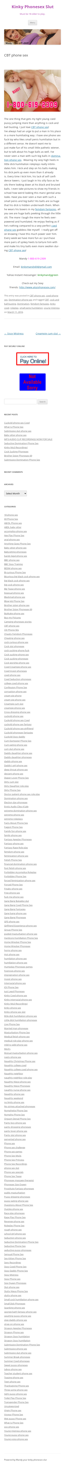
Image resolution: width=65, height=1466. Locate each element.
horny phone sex (13, 950)
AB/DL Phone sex (13, 523)
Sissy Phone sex (12, 1278)
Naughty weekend (13, 1098)
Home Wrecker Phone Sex (17, 942)
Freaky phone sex (13, 888)
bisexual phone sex (14, 592)
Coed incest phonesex (15, 670)
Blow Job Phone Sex (14, 601)
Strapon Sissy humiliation (17, 1340)
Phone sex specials (13, 1172)
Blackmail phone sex (14, 597)
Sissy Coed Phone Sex (15, 1266)
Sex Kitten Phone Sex (15, 1258)
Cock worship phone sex (16, 662)
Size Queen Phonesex (15, 1283)
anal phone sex (12, 539)
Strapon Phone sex (14, 1332)
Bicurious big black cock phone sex (22, 576)
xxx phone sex (11, 1426)
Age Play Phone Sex (14, 535)
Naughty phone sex (14, 1094)
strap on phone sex (14, 1324)
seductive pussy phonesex (17, 1250)
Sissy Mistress (14, 333)
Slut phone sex (11, 1287)
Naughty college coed (15, 1065)
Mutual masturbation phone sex (21, 1053)
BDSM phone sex (13, 568)
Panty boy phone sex (15, 1122)
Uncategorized (11, 1406)
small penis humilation (31, 307)
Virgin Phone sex (12, 1410)
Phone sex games (13, 1151)
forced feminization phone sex (19, 880)
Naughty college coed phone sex (21, 1069)
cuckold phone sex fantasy (18, 724)
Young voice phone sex (16, 1439)
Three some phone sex (16, 1389)
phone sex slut (11, 1168)
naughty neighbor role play (18, 1077)
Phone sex (9, 1143)
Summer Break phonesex (17, 1357)
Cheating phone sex (14, 638)
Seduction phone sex (15, 1237)
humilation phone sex (15, 958)
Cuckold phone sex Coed (17, 422)
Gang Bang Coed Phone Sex (18, 905)
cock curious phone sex (16, 642)
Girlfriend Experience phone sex (20, 925)
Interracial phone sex (15, 983)
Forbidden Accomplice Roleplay (20, 872)
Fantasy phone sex (14, 843)
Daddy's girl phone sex (15, 765)
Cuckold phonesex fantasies (18, 732)
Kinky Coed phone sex (15, 995)
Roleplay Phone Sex (14, 1225)
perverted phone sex (15, 1139)
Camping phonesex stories (18, 621)
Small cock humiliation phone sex (21, 1299)
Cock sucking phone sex (16, 654)
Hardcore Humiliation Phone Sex (21, 938)
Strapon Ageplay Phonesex (18, 1328)
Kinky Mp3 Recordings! (16, 447)
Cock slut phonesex (14, 646)
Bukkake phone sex (14, 613)
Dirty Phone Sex (12, 790)
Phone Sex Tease (12, 1176)
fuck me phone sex (14, 896)
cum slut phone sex (14, 749)
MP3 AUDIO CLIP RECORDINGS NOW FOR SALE (28, 439)
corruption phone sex (15, 691)
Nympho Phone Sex (14, 1114)
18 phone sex (11, 514)
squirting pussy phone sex (17, 1315)
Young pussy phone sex (16, 1435)
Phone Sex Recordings (15, 1163)
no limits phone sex (14, 1102)
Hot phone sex (11, 954)
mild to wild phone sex (15, 1044)
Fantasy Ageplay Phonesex (18, 839)
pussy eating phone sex (16, 1200)
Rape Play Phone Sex (15, 1217)
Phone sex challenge (14, 1147)
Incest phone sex (13, 979)
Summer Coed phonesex (17, 1361)
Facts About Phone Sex (16, 822)
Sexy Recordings (12, 1262)
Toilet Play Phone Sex (15, 1398)
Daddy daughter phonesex (18, 757)
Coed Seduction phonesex (17, 679)
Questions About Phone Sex (18, 1205)
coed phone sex (12, 675)
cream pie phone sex (14, 699)
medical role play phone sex (18, 1040)
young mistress (52, 307)
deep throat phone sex (16, 769)
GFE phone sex (11, 921)
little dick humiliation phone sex (20, 1016)
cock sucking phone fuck (16, 650)
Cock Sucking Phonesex (16, 451)
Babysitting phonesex (15, 551)
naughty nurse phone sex (17, 1089)
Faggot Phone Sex (13, 827)
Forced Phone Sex (13, 884)
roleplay (14, 307)
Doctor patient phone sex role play (22, 794)
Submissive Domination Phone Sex (22, 459)
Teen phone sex (12, 1381)
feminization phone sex (16, 855)
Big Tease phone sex (14, 588)
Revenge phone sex (14, 1221)
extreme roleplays (13, 818)
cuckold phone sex (13, 716)
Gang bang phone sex (15, 913)
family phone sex (13, 835)
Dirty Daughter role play (16, 786)
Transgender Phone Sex (16, 1402)
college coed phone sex (16, 683)
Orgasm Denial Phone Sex (17, 1118)
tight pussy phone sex (15, 1393)
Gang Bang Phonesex (15, 917)
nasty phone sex (12, 1057)
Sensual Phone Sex (14, 1254)
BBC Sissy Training (13, 564)
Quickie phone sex (13, 1209)
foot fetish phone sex (15, 868)
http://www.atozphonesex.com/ (37, 287)
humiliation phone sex (15, 962)
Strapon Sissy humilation (17, 1336)
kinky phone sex (12, 1007)
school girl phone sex (15, 1233)
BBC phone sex (12, 560)
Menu (32, 22)
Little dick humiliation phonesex (20, 1020)
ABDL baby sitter (12, 527)
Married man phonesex (16, 1028)
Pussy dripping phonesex (17, 1196)
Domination (23, 303)
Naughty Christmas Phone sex (19, 1061)
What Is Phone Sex (13, 426)
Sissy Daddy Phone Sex (16, 1270)
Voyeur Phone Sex (13, 1414)
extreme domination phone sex (20, 810)
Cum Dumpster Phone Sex (17, 740)
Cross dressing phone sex (17, 712)
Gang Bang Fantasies (14, 909)
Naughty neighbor (13, 1073)
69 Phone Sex (11, 519)
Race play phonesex (14, 1213)
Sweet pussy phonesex (16, 1365)
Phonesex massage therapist (19, 1180)
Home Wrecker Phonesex (17, 946)
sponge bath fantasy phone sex (20, 1311)
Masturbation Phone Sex (17, 1032)
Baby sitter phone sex (15, 435)
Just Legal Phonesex (14, 991)
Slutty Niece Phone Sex (16, 1291)
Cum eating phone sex (15, 744)
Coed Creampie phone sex (17, 666)
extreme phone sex (14, 814)
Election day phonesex (15, 802)
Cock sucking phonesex (16, 658)
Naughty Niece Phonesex (17, 1085)
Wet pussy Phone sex (15, 1418)
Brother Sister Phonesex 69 (18, 455)
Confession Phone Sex (15, 687)
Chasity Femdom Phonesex (18, 634)
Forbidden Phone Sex (15, 876)
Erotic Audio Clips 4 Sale (16, 806)
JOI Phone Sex (11, 987)
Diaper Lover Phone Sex (16, 777)
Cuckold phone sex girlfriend (18, 728)
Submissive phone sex (15, 1348)
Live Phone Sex (12, 1024)
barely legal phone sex (15, 555)
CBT (47, 299)
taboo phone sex (13, 1369)
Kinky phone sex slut (14, 1011)
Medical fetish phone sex (17, 1036)
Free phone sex (12, 892)
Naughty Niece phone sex (17, 1081)
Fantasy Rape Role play (16, 847)
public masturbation (14, 1192)
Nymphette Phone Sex (16, 1110)
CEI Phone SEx (11, 629)
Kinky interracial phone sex (18, 999)
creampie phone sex (14, 707)
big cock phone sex (14, 584)
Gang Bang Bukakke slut (16, 901)
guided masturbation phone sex (20, 933)
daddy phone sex (13, 761)
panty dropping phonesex (17, 1126)
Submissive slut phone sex (17, 431)
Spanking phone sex (14, 1307)
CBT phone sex (39, 127)
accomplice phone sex (15, 531)
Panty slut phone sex (15, 1135)
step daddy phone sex (15, 1320)
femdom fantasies (45, 209)
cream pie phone (12, 695)
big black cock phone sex (17, 580)
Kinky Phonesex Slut (33, 6)
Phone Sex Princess (14, 1159)
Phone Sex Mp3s (12, 1155)
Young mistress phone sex (17, 1430)
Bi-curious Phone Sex (15, 572)
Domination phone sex (20, 299)
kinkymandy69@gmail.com (36, 266)
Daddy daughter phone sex (18, 753)
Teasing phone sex (13, 1377)
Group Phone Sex (13, 929)
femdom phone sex (14, 851)
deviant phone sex (13, 773)
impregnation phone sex (16, 974)
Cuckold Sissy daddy (14, 736)
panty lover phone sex (15, 1131)
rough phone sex (13, 1229)
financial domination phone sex (20, 864)
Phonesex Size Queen (15, 1184)
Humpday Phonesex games (18, 966)
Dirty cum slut (11, 781)
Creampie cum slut (48, 333)
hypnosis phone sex (14, 970)
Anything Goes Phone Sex (17, 543)
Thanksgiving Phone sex (16, 1385)
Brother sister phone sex (16, 605)
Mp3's (7, 1048)
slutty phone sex (12, 1295)
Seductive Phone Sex (15, 1246)
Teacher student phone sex (18, 1373)
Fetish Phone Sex (13, 859)
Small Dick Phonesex (14, 1303)
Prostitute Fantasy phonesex (19, 1188)
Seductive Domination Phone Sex (21, 443)
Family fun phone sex (15, 831)
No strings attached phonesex (19, 1106)
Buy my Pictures (12, 617)
